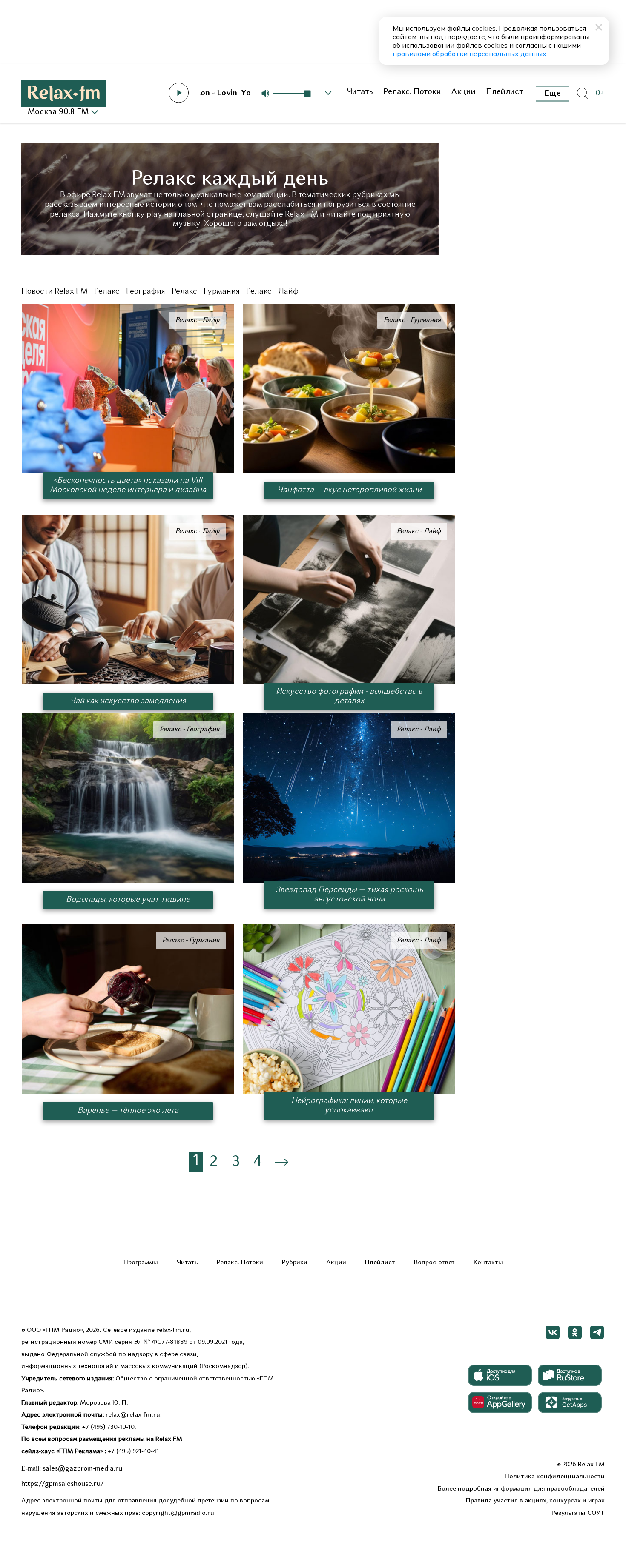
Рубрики (294, 1263)
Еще (552, 93)
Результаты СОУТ (578, 1513)
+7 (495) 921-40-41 (133, 1451)
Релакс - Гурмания (206, 292)
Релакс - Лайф (272, 292)
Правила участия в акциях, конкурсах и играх (535, 1501)
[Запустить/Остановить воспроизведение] (179, 93)
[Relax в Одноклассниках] (575, 1332)
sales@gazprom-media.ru (82, 1468)
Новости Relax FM (54, 292)
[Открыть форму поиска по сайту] (582, 93)
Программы (140, 1263)
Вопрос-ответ (434, 1263)
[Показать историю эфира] (328, 93)
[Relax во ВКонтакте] (552, 1332)
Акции (463, 92)
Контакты (488, 1263)
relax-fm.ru (173, 1330)
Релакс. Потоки (412, 92)
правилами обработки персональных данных (469, 53)
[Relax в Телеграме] (597, 1332)
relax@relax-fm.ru (133, 1415)
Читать (360, 92)
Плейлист (504, 92)
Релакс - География (129, 292)
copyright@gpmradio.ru (178, 1513)
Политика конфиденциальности (555, 1477)
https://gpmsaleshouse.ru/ (62, 1484)
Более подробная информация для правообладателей (521, 1489)
